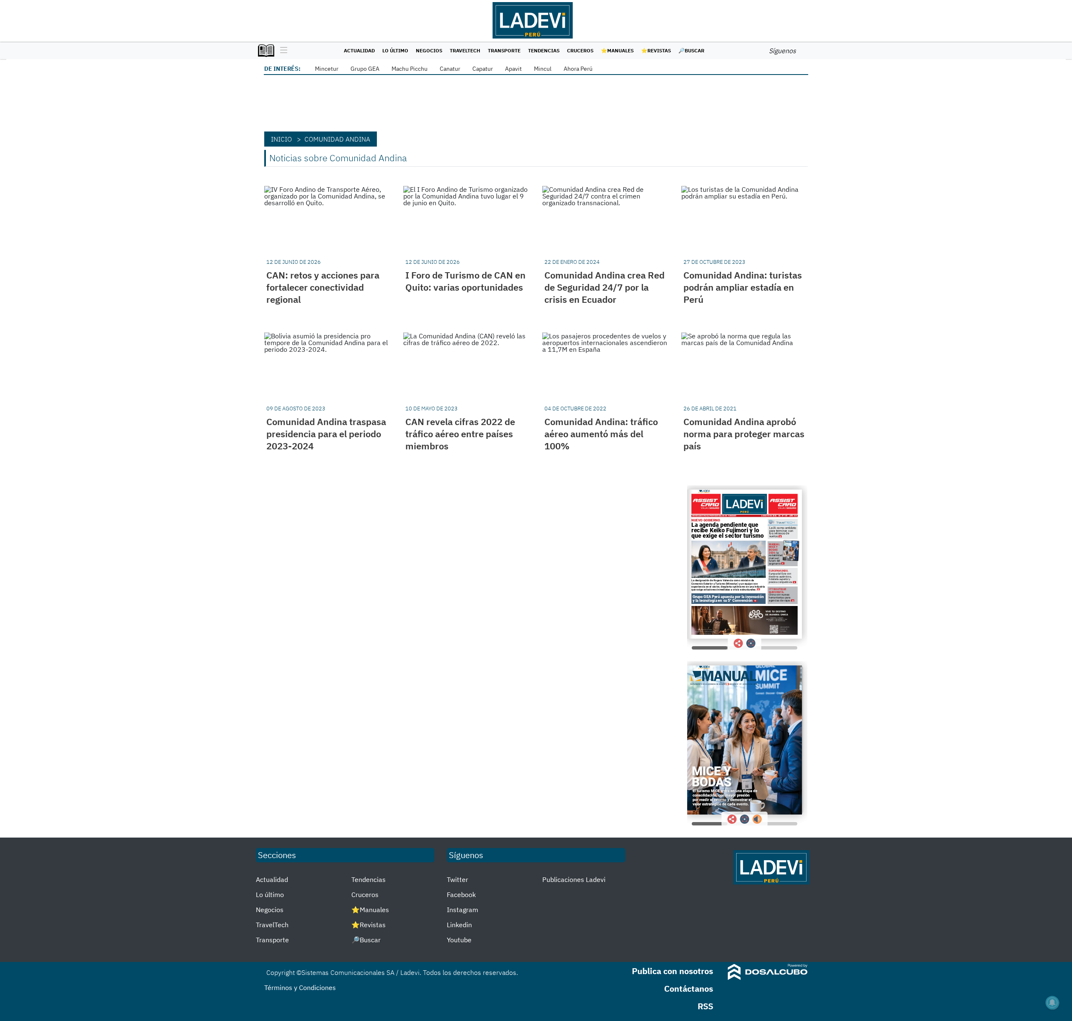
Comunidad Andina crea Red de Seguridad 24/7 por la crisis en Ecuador (604, 287)
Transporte (504, 50)
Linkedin (459, 924)
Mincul (542, 68)
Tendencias (543, 50)
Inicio (281, 139)
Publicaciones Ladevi (574, 879)
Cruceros (580, 50)
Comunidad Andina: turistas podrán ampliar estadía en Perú (742, 287)
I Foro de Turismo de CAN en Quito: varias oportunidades (465, 281)
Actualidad (359, 50)
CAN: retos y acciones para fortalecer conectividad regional (322, 287)
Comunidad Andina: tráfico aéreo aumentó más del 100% (601, 433)
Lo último (395, 50)
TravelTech (465, 50)
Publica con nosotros (672, 971)
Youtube (459, 940)
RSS (705, 1006)
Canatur (450, 68)
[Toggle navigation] (281, 51)
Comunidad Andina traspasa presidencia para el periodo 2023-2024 (326, 433)
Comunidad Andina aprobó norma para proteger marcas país (743, 433)
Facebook (461, 894)
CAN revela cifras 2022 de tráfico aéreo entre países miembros (460, 433)
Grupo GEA (364, 68)
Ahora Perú (578, 68)
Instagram (462, 909)
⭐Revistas (656, 50)
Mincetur (326, 68)
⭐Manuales (617, 50)
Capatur (482, 68)
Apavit (513, 68)
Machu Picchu (410, 68)
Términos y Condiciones (300, 987)
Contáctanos (688, 988)
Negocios (429, 50)
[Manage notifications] (1052, 1002)
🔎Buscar (691, 50)
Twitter (457, 879)
